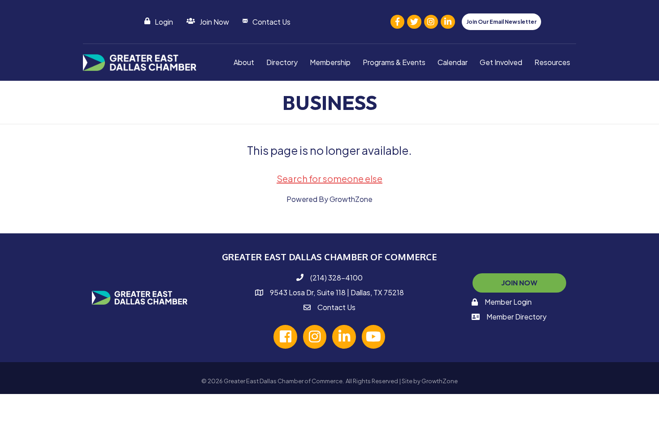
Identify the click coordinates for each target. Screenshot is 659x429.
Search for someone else (329, 178)
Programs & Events (394, 62)
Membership (330, 62)
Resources (552, 62)
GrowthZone (351, 199)
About (244, 62)
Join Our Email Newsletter (501, 21)
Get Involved (501, 62)
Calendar (453, 62)
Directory (282, 62)
